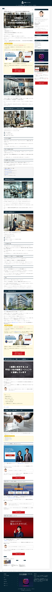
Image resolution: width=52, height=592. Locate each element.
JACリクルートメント (7, 49)
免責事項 (24, 588)
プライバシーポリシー (28, 588)
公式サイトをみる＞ (19, 477)
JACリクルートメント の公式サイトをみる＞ (41, 83)
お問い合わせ (34, 5)
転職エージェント (25, 5)
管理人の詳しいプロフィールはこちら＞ (41, 32)
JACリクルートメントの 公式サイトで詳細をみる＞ (19, 70)
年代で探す (5, 579)
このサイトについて (30, 5)
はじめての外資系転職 (20, 5)
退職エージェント (6, 585)
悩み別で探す (5, 581)
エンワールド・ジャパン (8, 171)
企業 (4, 577)
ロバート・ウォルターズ (38, 47)
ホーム (16, 5)
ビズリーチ (6, 174)
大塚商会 (3, 8)
